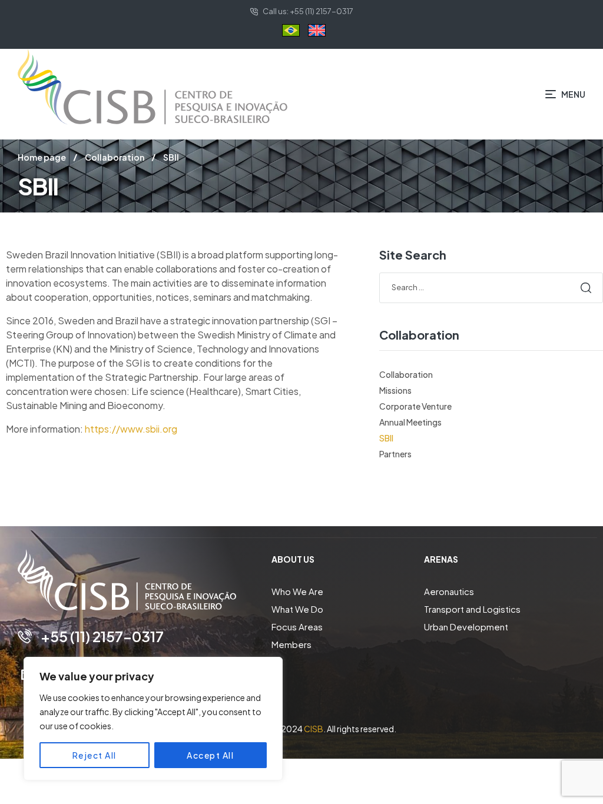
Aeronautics (449, 591)
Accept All (210, 755)
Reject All (94, 755)
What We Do (297, 608)
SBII (386, 438)
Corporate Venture (415, 406)
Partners (395, 453)
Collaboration (114, 157)
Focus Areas (297, 626)
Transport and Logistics (472, 608)
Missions (395, 390)
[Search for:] (491, 286)
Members (291, 644)
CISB (313, 728)
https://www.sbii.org (131, 429)
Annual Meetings (410, 422)
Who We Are (297, 591)
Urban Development (466, 626)
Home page (42, 157)
